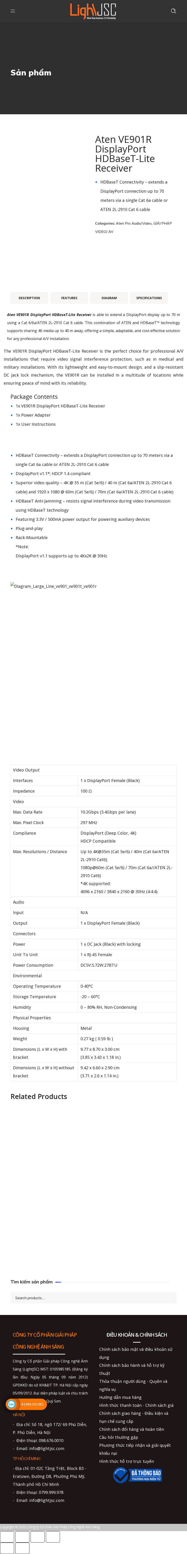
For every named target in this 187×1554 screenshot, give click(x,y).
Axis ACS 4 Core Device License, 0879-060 (50, 1260)
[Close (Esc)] (53, 1537)
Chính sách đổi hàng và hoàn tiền (131, 1429)
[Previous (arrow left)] (7, 1548)
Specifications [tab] (149, 298)
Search (169, 1297)
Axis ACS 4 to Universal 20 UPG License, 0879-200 (137, 1218)
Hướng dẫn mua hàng (120, 1397)
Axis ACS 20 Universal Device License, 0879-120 (50, 1177)
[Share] (38, 1537)
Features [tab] (69, 298)
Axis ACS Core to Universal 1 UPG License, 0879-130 (50, 1218)
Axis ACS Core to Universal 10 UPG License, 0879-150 (50, 1136)
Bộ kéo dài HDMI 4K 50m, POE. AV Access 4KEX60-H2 (137, 1250)
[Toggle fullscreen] (22, 1537)
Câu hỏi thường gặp (118, 1437)
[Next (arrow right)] (22, 1548)
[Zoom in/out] (7, 1537)
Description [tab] (29, 298)
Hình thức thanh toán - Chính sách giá (136, 1405)
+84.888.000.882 (31, 1404)
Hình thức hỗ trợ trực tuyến (126, 1461)
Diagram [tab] (109, 298)
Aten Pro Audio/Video (134, 223)
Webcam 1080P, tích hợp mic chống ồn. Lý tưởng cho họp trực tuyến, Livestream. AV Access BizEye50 (136, 1171)
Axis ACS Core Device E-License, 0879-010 (136, 1136)
